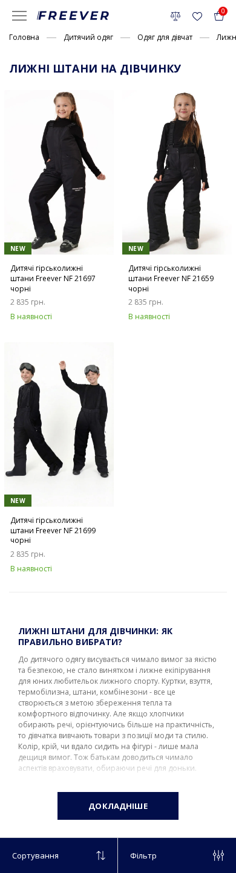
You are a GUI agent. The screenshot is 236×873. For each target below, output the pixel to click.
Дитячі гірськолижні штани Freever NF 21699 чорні (53, 531)
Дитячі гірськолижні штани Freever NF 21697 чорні (53, 279)
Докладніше (117, 805)
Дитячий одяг (88, 37)
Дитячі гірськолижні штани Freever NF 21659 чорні (171, 279)
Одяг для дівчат (164, 37)
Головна (24, 37)
